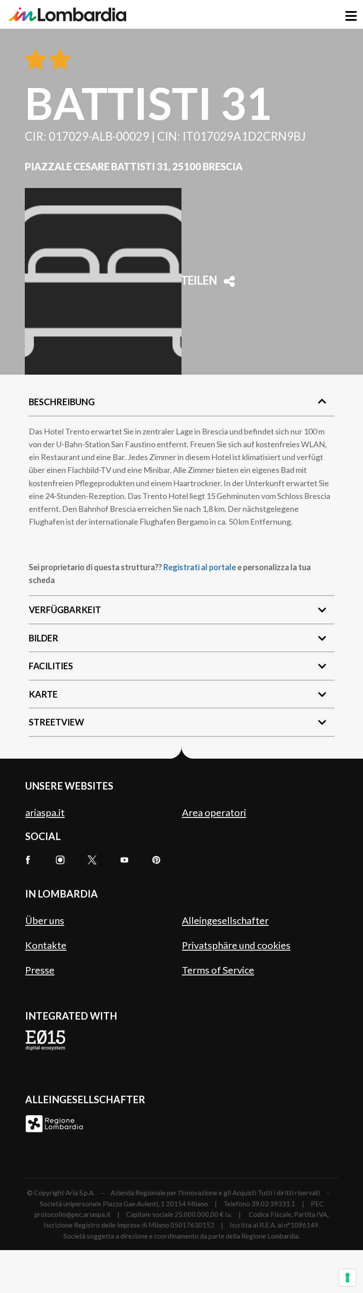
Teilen (199, 281)
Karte (43, 694)
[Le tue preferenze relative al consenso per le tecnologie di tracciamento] (347, 1277)
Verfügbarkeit (65, 609)
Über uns (44, 920)
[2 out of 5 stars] (58, 60)
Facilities (51, 665)
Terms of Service (218, 970)
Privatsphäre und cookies (236, 945)
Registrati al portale (199, 567)
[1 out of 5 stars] (35, 60)
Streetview (56, 722)
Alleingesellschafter (225, 920)
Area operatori (214, 812)
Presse (39, 970)
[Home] (67, 14)
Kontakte (45, 945)
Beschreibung (62, 401)
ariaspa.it (45, 812)
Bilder (43, 638)
